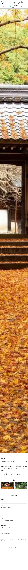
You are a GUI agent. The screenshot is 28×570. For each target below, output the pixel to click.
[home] (6, 2)
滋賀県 (2, 466)
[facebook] (24, 461)
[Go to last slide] (9, 7)
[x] (26, 461)
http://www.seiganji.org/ (6, 533)
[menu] (25, 2)
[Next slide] (27, 7)
